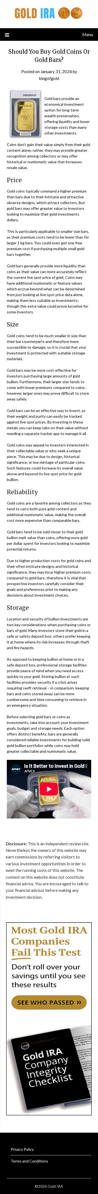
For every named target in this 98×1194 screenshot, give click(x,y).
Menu (87, 34)
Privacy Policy (22, 1149)
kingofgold (49, 78)
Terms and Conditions (29, 1161)
